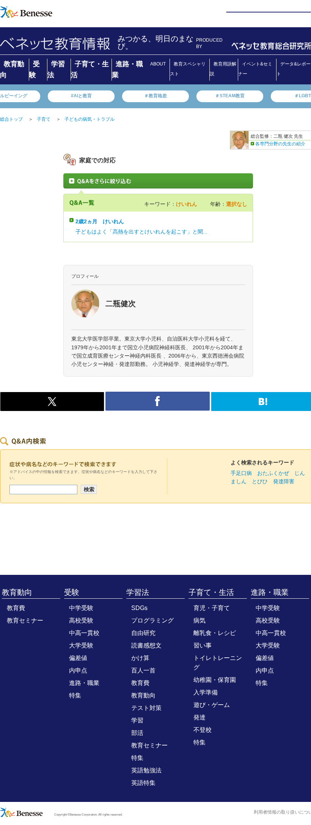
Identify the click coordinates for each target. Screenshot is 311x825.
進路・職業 (84, 683)
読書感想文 (146, 645)
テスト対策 (146, 708)
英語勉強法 (146, 770)
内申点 (78, 670)
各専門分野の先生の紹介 (280, 143)
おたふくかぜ (273, 473)
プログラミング (152, 620)
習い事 (202, 645)
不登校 (202, 730)
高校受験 (81, 620)
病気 (199, 620)
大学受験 (81, 645)
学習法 (137, 592)
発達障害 (283, 481)
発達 (199, 717)
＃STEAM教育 (230, 95)
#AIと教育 (81, 95)
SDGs (139, 608)
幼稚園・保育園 (214, 680)
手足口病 (241, 473)
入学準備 (205, 692)
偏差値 (78, 658)
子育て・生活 (211, 592)
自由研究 (143, 633)
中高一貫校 (84, 633)
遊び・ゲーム (211, 705)
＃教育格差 (155, 95)
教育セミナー (25, 620)
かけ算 (140, 658)
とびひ (260, 481)
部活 (137, 733)
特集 (75, 695)
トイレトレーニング (217, 663)
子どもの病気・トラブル (89, 119)
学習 (137, 720)
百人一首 (143, 670)
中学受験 (81, 608)
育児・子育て (211, 608)
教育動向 (17, 592)
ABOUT (158, 64)
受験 (71, 592)
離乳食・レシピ (214, 633)
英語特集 (143, 783)
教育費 (16, 608)
